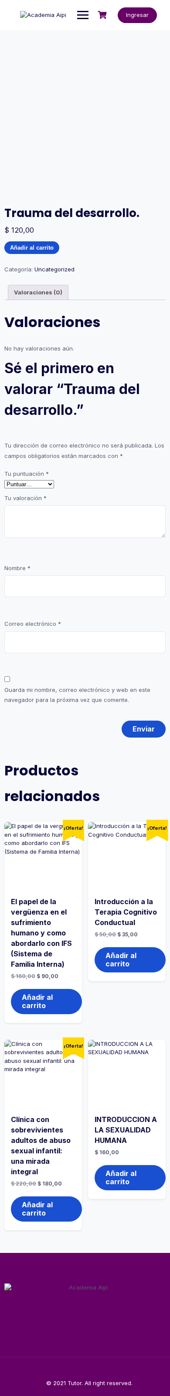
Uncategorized (54, 269)
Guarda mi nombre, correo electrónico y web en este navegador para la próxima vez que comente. (77, 694)
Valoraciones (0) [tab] (38, 292)
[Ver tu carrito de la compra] (103, 15)
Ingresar (137, 14)
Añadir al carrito (32, 247)
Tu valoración (25, 497)
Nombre (17, 567)
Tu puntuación (26, 473)
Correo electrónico (32, 623)
